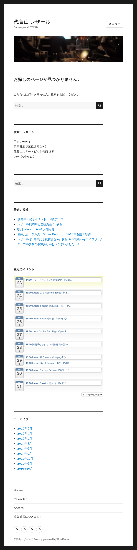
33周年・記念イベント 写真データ (40, 219)
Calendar (20, 499)
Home (18, 490)
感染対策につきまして (28, 516)
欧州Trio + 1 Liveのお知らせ (35, 229)
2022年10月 (25, 458)
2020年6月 (24, 463)
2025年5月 (24, 453)
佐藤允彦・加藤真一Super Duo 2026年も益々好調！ (55, 234)
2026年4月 (24, 438)
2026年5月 (24, 433)
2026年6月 (24, 428)
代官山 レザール (32, 22)
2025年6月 (24, 448)
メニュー (115, 24)
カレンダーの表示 (91, 394)
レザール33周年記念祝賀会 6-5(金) (40, 224)
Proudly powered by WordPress (51, 539)
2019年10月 (25, 468)
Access (19, 508)
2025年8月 (24, 443)
